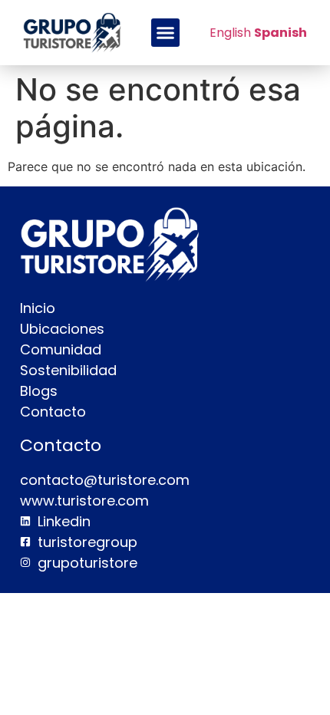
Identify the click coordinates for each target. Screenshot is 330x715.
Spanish (280, 32)
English (230, 32)
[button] (165, 33)
